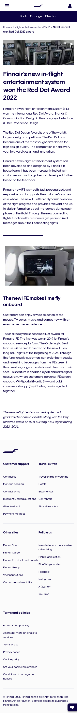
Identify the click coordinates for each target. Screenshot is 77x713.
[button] (7, 6)
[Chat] (72, 707)
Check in (51, 16)
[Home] (38, 6)
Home (6, 27)
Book (23, 16)
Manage (36, 16)
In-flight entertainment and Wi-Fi (31, 27)
